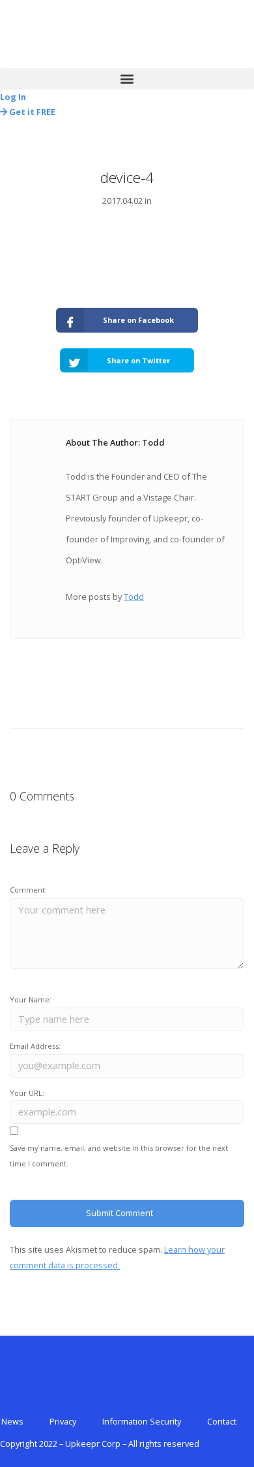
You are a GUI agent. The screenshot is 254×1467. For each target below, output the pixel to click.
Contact (221, 1421)
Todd (134, 596)
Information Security (141, 1421)
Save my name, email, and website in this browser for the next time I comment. (119, 1155)
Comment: (28, 890)
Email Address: (35, 1046)
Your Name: (30, 999)
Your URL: (27, 1093)
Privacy (62, 1421)
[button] (127, 79)
